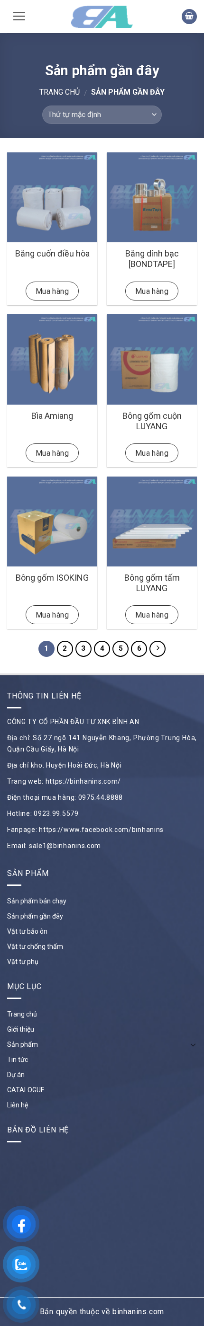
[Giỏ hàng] (189, 17)
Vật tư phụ (22, 961)
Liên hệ (17, 1105)
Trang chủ (59, 92)
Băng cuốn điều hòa (52, 253)
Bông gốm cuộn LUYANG (152, 421)
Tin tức (17, 1059)
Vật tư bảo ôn (27, 931)
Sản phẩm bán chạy (36, 901)
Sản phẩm (22, 1044)
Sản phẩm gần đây (35, 916)
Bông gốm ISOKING (52, 578)
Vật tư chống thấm (35, 946)
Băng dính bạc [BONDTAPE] (152, 258)
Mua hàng (52, 291)
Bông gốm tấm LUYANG (152, 583)
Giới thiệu (20, 1029)
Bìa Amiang (52, 416)
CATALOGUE (26, 1090)
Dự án (16, 1074)
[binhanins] (102, 17)
